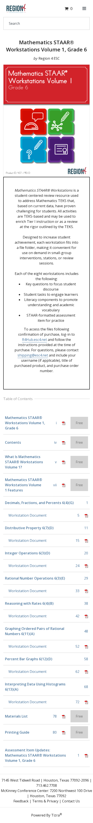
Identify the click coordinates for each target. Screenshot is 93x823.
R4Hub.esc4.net (34, 339)
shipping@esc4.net (33, 355)
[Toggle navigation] (84, 8)
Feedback (21, 801)
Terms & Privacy (45, 801)
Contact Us (71, 801)
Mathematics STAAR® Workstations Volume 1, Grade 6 (46, 46)
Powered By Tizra (46, 815)
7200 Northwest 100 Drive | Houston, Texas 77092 (59, 793)
